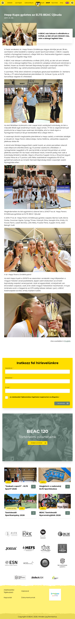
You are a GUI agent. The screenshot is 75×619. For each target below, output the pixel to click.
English (67, 341)
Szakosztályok (29, 3)
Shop (61, 3)
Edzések (9, 3)
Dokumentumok (28, 598)
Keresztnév (9, 378)
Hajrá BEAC (54, 3)
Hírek (47, 3)
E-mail (7, 387)
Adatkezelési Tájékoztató (9, 591)
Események (40, 3)
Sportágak (18, 3)
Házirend (25, 591)
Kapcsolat (8, 598)
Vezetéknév (9, 368)
